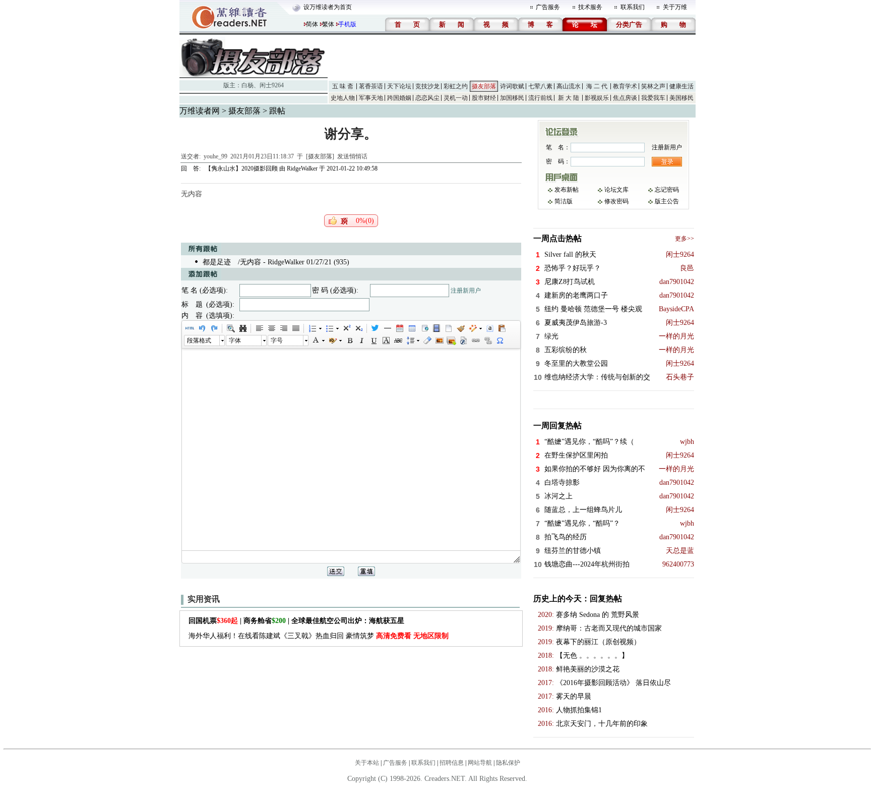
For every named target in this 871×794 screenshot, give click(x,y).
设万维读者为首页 (327, 7)
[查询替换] (242, 328)
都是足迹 (217, 262)
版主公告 (667, 201)
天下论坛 (399, 86)
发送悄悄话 (352, 156)
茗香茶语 (371, 86)
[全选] (489, 328)
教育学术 (625, 86)
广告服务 (548, 7)
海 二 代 (596, 86)
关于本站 (367, 762)
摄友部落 (484, 86)
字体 (235, 340)
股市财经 (484, 97)
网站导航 (480, 762)
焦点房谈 (625, 97)
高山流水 (568, 86)
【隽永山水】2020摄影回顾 (241, 168)
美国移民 (681, 97)
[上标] (346, 328)
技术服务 (590, 7)
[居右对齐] (283, 328)
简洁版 (563, 201)
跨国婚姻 (399, 97)
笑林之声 (653, 86)
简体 (312, 24)
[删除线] (398, 340)
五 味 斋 (342, 86)
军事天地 (371, 97)
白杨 (247, 85)
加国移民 (512, 97)
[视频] (436, 328)
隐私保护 (508, 762)
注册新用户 (466, 290)
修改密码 (616, 201)
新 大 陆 (568, 97)
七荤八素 (540, 86)
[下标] (358, 328)
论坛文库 (616, 189)
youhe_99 (215, 156)
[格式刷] (460, 328)
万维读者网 (199, 110)
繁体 (328, 24)
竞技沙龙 (427, 86)
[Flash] (463, 340)
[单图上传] (439, 340)
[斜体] (361, 340)
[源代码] (189, 328)
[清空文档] (448, 328)
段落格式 (199, 340)
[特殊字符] (499, 340)
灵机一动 (456, 97)
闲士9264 (272, 85)
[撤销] (202, 328)
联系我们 (632, 7)
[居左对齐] (259, 328)
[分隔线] (387, 328)
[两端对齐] (295, 328)
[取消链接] (487, 340)
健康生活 (681, 86)
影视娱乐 (597, 97)
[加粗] (349, 340)
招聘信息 (452, 762)
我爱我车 (653, 97)
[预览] (230, 328)
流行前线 (540, 97)
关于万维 (675, 7)
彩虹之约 (456, 86)
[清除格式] (427, 340)
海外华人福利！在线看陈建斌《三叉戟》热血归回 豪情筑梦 (319, 636)
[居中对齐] (271, 328)
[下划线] (373, 340)
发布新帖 (566, 189)
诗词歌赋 (512, 86)
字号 (277, 340)
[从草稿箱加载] (501, 328)
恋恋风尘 (427, 97)
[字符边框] (386, 340)
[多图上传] (451, 340)
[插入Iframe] (424, 328)
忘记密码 (667, 189)
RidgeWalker (302, 168)
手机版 (347, 24)
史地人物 (343, 97)
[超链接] (475, 340)
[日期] (399, 328)
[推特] (375, 328)
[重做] (214, 328)
